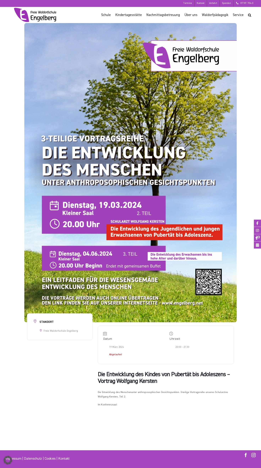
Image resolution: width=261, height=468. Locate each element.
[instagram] (253, 455)
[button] (249, 15)
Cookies (50, 458)
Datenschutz (33, 458)
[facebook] (246, 455)
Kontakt (64, 458)
